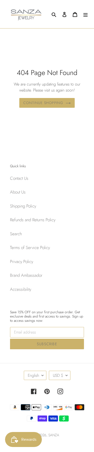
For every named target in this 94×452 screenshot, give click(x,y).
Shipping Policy (23, 206)
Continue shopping (43, 102)
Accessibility (20, 289)
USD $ (58, 375)
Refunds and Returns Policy (32, 220)
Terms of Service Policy (30, 247)
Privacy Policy (21, 261)
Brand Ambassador (26, 275)
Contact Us (19, 178)
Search (16, 234)
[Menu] (85, 14)
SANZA (53, 435)
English (33, 375)
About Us (18, 192)
